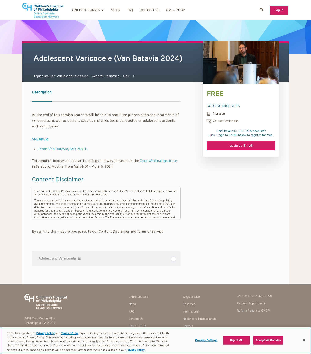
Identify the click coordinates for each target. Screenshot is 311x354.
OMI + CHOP (175, 10)
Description (42, 92)
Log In (278, 10)
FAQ (130, 10)
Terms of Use (69, 333)
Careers (188, 326)
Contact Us (150, 10)
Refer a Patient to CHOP (253, 311)
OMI (126, 76)
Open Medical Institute (158, 161)
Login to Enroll (241, 146)
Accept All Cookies (268, 340)
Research (189, 304)
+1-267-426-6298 (260, 296)
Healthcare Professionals (199, 319)
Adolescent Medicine (73, 76)
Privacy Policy (45, 333)
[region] (155, 340)
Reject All (236, 340)
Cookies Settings (206, 340)
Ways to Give (191, 297)
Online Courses (138, 297)
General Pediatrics (106, 76)
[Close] (304, 340)
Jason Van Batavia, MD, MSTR (62, 149)
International (191, 311)
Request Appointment (251, 303)
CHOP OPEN (42, 10)
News (115, 10)
